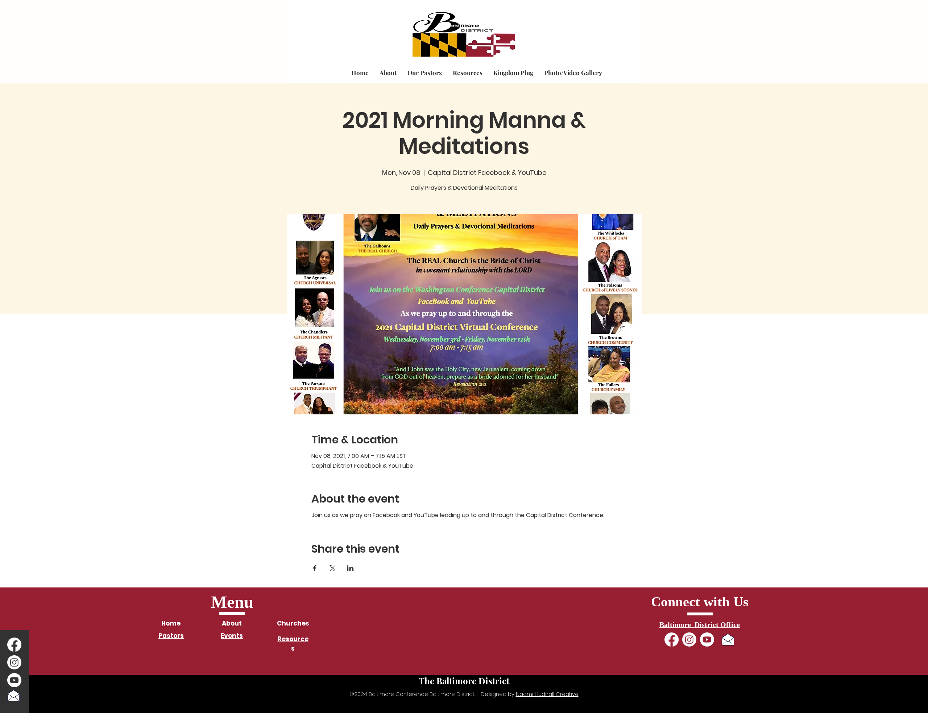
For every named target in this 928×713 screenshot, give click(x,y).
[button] (388, 72)
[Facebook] (14, 645)
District (355, 23)
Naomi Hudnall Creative (547, 694)
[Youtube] (14, 680)
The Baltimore (315, 23)
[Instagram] (14, 662)
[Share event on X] (332, 568)
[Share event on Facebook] (314, 568)
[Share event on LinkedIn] (350, 568)
